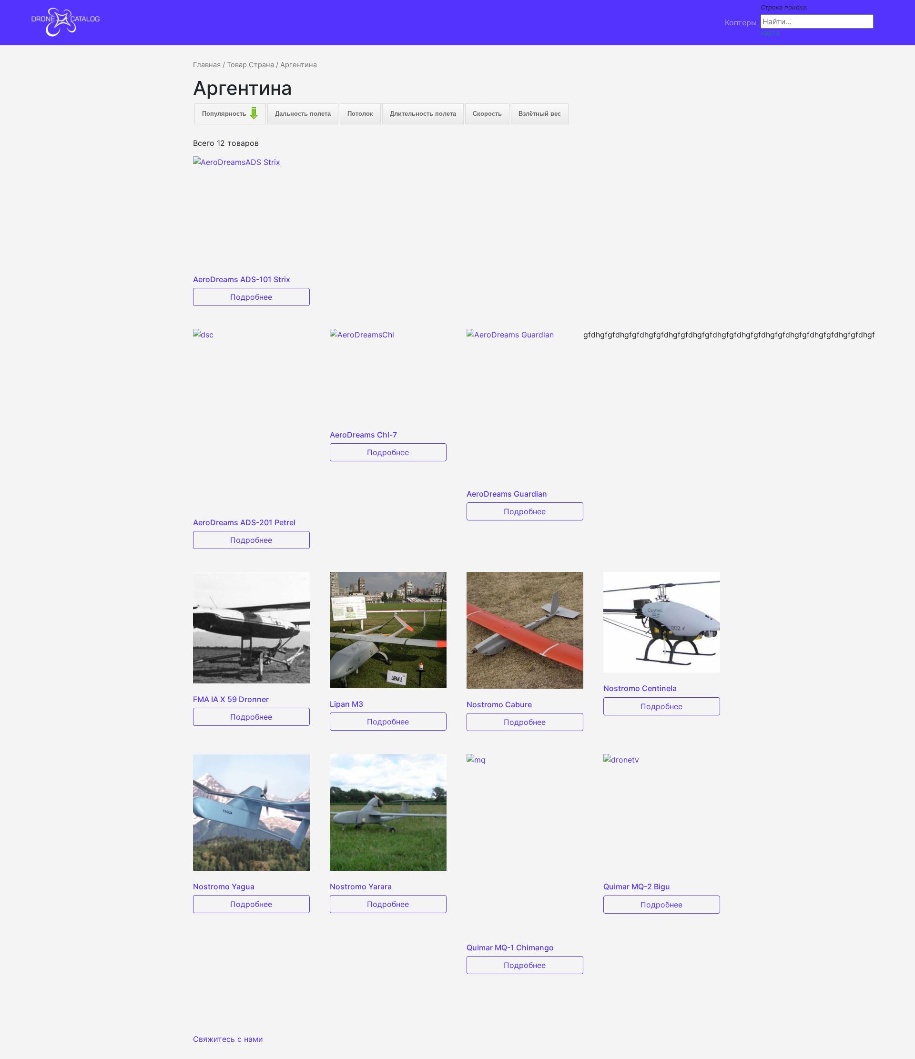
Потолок (360, 113)
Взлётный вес (539, 113)
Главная (207, 65)
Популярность (224, 113)
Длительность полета (423, 113)
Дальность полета (303, 113)
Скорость (487, 113)
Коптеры (741, 22)
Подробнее (251, 297)
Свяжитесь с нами (228, 1039)
